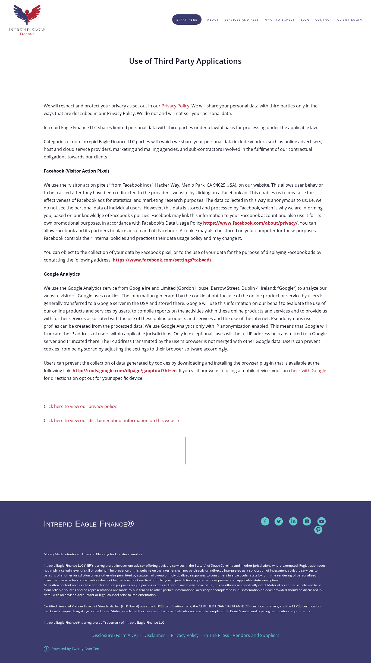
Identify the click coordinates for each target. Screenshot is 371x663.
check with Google (307, 371)
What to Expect (280, 19)
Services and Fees (242, 19)
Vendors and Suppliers (256, 635)
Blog (305, 19)
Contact (323, 19)
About (213, 19)
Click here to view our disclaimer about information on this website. (113, 420)
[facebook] (265, 521)
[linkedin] (293, 521)
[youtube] (321, 521)
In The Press (216, 635)
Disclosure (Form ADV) (115, 635)
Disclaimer (154, 635)
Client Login (349, 19)
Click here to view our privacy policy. (80, 406)
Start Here (187, 19)
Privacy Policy (175, 106)
